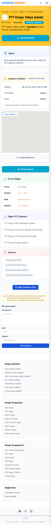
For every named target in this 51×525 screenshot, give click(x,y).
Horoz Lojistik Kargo (13, 422)
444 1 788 (22, 193)
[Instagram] (31, 511)
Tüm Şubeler (23, 205)
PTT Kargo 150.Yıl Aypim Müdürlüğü (20, 236)
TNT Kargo (9, 461)
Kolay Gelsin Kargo (12, 433)
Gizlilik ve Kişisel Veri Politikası (33, 522)
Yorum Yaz (18, 22)
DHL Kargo (9, 411)
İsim (4, 328)
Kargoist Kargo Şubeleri (14, 372)
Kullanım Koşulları (12, 522)
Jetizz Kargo (10, 426)
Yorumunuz (7, 310)
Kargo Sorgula (27, 169)
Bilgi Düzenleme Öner (27, 287)
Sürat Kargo (9, 458)
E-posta (5, 336)
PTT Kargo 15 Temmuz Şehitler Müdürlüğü (23, 229)
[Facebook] (20, 511)
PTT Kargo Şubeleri (12, 380)
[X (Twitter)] (25, 511)
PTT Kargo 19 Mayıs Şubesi (16, 242)
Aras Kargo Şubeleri (13, 369)
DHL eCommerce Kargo (14, 450)
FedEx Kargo (10, 415)
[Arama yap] (41, 3)
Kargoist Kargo (11, 430)
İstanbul (31, 26)
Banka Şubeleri (10, 496)
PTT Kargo (9, 454)
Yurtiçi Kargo (10, 476)
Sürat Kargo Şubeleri (13, 384)
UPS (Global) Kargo (12, 469)
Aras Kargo (9, 408)
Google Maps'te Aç (27, 157)
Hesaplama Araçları (12, 493)
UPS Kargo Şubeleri (12, 387)
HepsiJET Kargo (11, 419)
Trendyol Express (12, 465)
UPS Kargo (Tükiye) (12, 472)
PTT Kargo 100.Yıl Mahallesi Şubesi (19, 223)
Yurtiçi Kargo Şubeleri (13, 391)
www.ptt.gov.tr (24, 199)
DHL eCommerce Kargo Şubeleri (17, 376)
